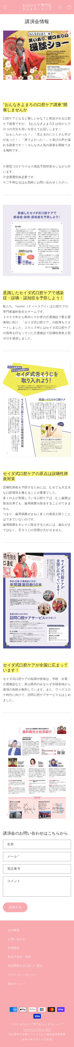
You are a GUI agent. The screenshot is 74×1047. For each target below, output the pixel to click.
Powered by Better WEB (37, 1029)
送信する (15, 907)
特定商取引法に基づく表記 (25, 965)
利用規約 (13, 948)
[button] (5, 7)
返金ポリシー (16, 983)
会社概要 (13, 930)
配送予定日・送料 (19, 957)
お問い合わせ (16, 939)
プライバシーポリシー (22, 975)
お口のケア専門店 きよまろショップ (42, 1024)
